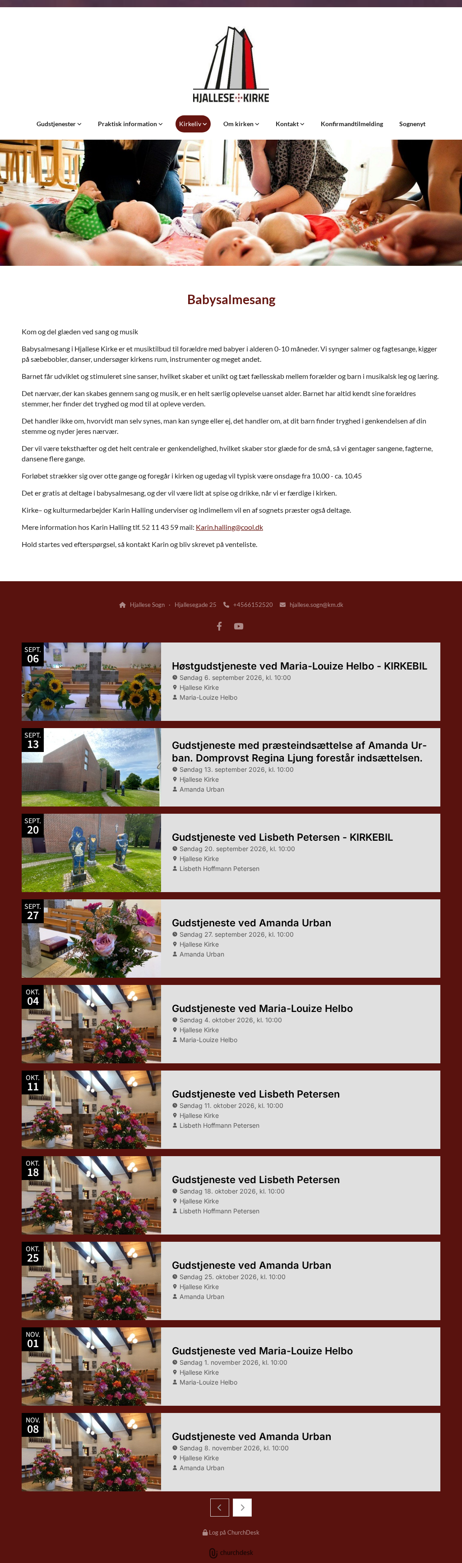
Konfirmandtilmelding (352, 124)
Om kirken (239, 124)
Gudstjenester (57, 124)
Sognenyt (412, 124)
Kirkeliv (191, 124)
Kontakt (288, 124)
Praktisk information (128, 124)
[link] (59, 123)
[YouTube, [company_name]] (238, 626)
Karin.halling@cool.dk (229, 527)
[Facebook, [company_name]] (219, 626)
